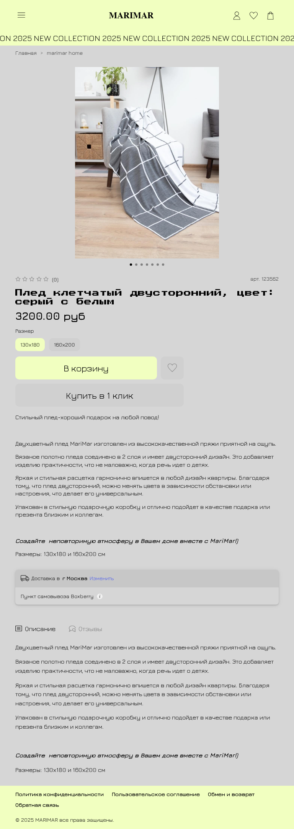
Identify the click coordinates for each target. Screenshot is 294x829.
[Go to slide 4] (147, 264)
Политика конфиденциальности (59, 794)
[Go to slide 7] (163, 264)
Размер (24, 331)
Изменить (102, 578)
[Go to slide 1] (131, 264)
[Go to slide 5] (152, 264)
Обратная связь (37, 804)
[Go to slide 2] (136, 264)
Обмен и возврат (231, 794)
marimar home (65, 52)
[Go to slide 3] (141, 264)
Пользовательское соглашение (156, 794)
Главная (26, 52)
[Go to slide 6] (158, 264)
